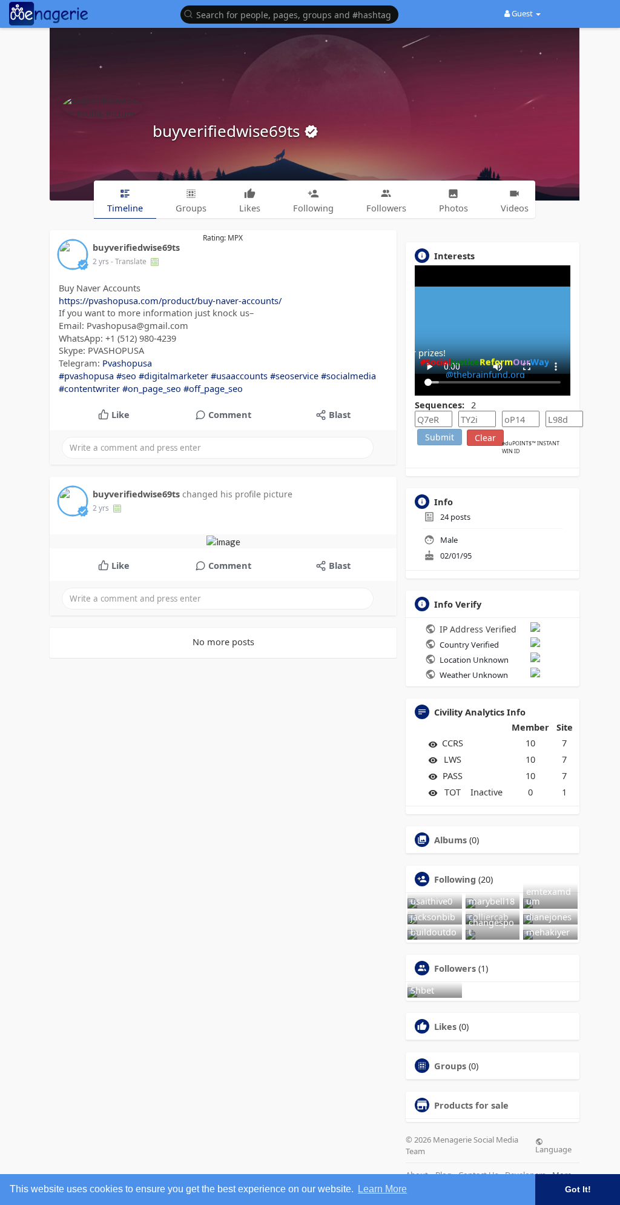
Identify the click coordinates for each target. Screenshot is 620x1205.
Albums (450, 840)
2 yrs (101, 261)
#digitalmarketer (173, 376)
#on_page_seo (151, 388)
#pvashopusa (86, 376)
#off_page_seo (213, 388)
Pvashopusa (127, 363)
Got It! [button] (578, 1189)
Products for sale (471, 1105)
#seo (126, 376)
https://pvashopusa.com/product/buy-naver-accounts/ (170, 300)
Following (455, 879)
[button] (292, 14)
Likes (445, 1026)
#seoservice (294, 376)
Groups (450, 1066)
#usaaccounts (239, 376)
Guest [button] (522, 13)
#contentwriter (89, 388)
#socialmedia (348, 376)
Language (553, 1149)
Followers (455, 968)
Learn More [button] (382, 1189)
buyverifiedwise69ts (228, 131)
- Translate (129, 261)
